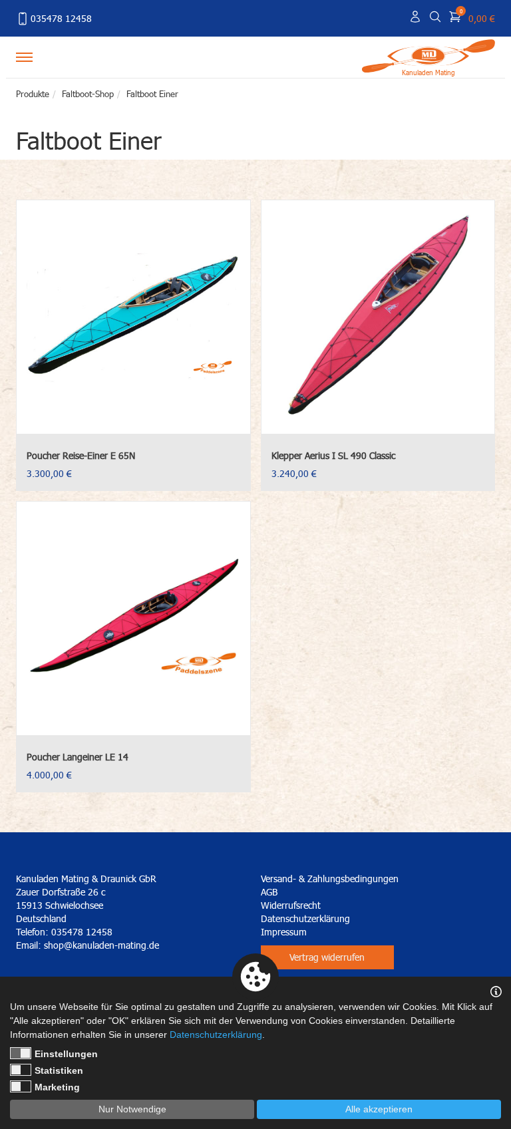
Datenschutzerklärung (305, 918)
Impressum (284, 931)
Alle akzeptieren (379, 1109)
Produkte (32, 93)
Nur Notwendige (132, 1109)
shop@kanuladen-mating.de (101, 945)
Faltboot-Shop (88, 93)
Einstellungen (66, 1053)
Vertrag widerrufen (327, 957)
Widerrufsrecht (291, 905)
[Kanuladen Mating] (428, 55)
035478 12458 (61, 18)
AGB (269, 891)
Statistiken (59, 1070)
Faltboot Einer (152, 93)
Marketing (57, 1087)
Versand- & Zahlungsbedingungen (330, 878)
